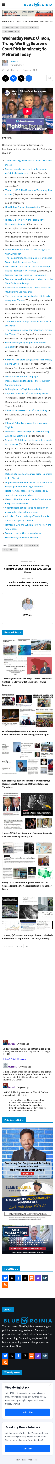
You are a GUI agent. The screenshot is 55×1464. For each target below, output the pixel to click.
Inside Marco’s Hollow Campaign (21, 376)
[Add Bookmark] (49, 78)
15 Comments (26, 70)
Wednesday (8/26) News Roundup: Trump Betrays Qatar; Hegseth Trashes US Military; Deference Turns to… (26, 784)
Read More (15, 1346)
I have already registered (27, 1459)
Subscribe (27, 1412)
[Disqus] (27, 995)
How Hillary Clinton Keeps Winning (22, 207)
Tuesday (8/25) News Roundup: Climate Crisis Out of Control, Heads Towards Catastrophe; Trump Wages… (27, 681)
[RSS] (5, 1285)
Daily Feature (16, 545)
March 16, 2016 (17, 65)
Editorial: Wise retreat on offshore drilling (26, 410)
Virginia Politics (11, 31)
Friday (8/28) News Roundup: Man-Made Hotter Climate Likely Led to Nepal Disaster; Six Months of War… (27, 885)
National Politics (29, 27)
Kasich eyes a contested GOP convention (25, 274)
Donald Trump (31, 545)
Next (19, 946)
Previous (8, 946)
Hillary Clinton (10, 550)
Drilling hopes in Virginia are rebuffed (23, 389)
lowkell (14, 61)
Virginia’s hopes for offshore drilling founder (27, 393)
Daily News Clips (11, 27)
